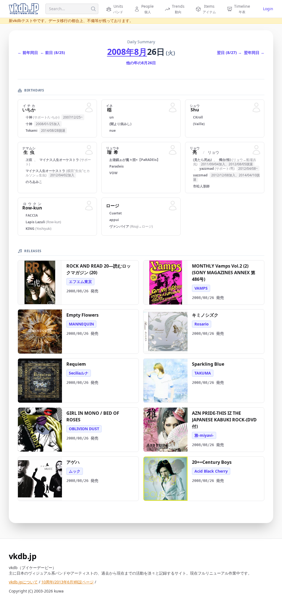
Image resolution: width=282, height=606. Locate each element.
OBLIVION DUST (84, 428)
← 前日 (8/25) (52, 52)
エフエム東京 (80, 281)
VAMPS (201, 288)
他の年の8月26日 (141, 62)
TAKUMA (202, 373)
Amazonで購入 (42, 298)
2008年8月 (127, 51)
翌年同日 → (254, 52)
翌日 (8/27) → (229, 52)
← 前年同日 (28, 52)
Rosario (201, 324)
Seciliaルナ (78, 373)
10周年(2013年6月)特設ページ (67, 582)
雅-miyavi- (204, 435)
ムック (74, 471)
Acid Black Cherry (211, 471)
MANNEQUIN (81, 324)
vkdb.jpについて (23, 582)
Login (268, 8)
